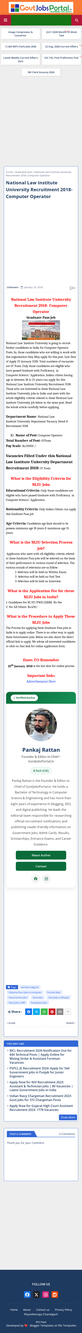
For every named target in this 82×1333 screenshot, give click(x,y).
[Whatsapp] (44, 1011)
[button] (76, 20)
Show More (68, 1117)
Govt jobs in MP (17, 1002)
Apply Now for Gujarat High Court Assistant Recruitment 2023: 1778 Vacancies (41, 1108)
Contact (41, 866)
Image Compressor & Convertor (20, 33)
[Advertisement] (41, 121)
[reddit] (54, 1294)
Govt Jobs (38, 997)
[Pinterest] (52, 1011)
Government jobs (18, 997)
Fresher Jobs (53, 992)
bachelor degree (30, 987)
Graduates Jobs (23, 172)
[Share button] (67, 1011)
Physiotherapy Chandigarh (41, 1314)
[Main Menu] (5, 20)
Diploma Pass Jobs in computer (25, 992)
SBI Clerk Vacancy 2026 (41, 72)
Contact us (43, 1309)
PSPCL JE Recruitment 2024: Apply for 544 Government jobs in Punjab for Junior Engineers (39, 1072)
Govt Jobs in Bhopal (58, 997)
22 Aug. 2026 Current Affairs (61, 46)
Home (9, 172)
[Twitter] (36, 1011)
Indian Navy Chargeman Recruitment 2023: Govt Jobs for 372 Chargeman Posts (41, 1098)
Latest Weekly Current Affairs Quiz (20, 59)
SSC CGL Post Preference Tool (61, 57)
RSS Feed (41, 1322)
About (27, 1309)
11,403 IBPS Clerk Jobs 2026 (20, 46)
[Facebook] (35, 879)
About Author (41, 855)
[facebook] (27, 1294)
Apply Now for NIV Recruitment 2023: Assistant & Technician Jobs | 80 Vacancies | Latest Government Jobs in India (41, 1086)
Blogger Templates (42, 1325)
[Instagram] (46, 879)
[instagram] (45, 1294)
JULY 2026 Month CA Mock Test (61, 33)
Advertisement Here (41, 681)
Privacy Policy (63, 1309)
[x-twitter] (36, 1294)
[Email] (59, 1011)
